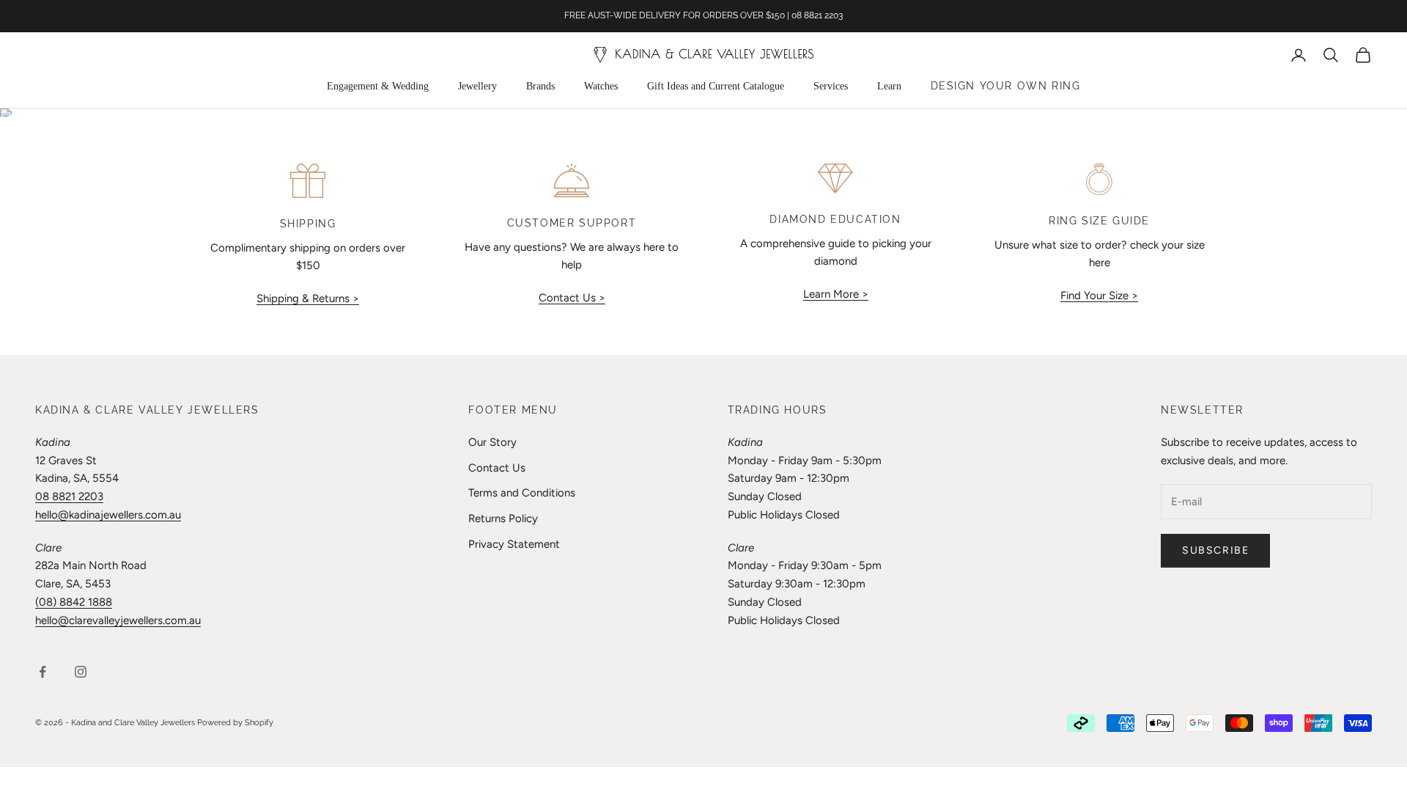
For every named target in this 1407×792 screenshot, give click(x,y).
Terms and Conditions (521, 492)
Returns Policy (503, 518)
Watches (601, 86)
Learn (889, 86)
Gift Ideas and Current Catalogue (715, 86)
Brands (540, 86)
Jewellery (477, 86)
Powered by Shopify (235, 722)
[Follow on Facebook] (42, 671)
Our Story (492, 442)
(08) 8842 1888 (73, 602)
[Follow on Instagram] (80, 671)
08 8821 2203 (69, 496)
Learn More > (835, 294)
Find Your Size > (1099, 295)
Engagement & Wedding (378, 86)
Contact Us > (572, 297)
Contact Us (496, 467)
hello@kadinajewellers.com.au (108, 514)
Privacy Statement (514, 544)
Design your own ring (1006, 86)
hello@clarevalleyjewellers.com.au (118, 620)
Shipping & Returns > (307, 298)
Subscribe (1215, 550)
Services (830, 86)
